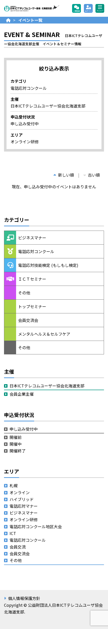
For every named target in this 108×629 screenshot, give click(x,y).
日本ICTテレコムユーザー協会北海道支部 (47, 386)
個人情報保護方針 (24, 598)
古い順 (94, 175)
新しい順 (66, 175)
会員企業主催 (22, 394)
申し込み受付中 (24, 429)
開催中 (16, 444)
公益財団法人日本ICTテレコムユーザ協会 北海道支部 (31, 8)
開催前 (16, 437)
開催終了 (18, 451)
